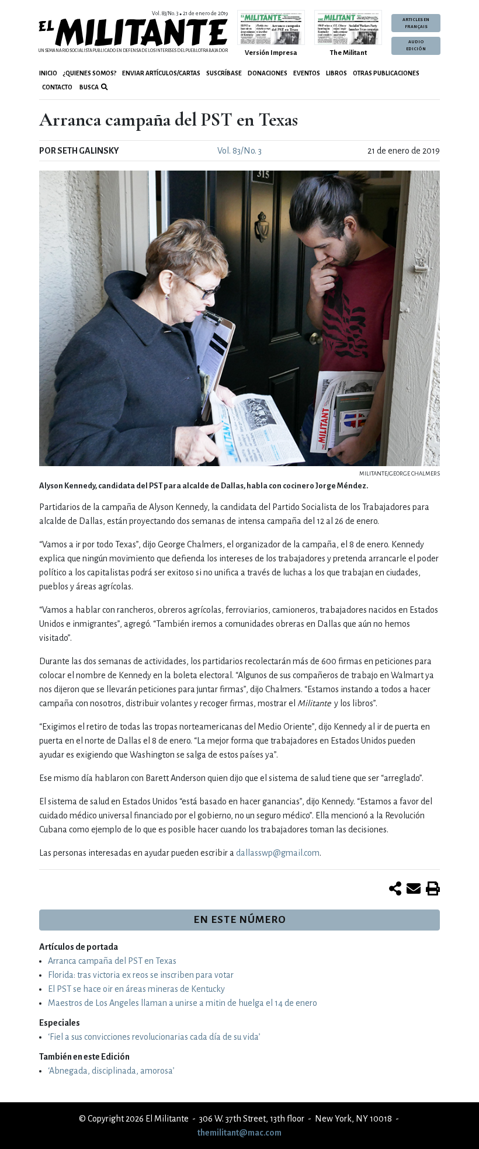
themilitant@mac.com (239, 1132)
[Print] (433, 890)
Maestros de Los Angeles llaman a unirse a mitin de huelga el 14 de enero (182, 1003)
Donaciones (267, 73)
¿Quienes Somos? (89, 73)
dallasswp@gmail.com (278, 853)
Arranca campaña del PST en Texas (112, 961)
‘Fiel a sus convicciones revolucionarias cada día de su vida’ (154, 1037)
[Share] (395, 890)
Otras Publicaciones (386, 73)
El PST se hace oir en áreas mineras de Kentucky (136, 989)
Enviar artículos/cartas (161, 73)
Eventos (306, 73)
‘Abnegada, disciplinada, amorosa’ (111, 1070)
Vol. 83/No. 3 (239, 150)
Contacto (57, 87)
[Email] (414, 890)
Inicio (48, 73)
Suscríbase (224, 73)
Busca (88, 87)
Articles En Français (415, 23)
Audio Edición (416, 45)
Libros (336, 73)
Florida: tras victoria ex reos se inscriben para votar (141, 975)
